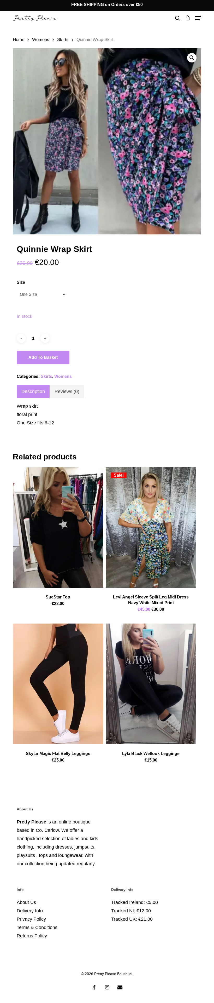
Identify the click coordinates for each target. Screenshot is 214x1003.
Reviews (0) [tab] (67, 391)
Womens (40, 39)
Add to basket (43, 357)
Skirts (63, 39)
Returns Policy (32, 935)
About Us (26, 902)
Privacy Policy (31, 919)
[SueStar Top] (58, 527)
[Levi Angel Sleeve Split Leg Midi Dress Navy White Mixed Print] (151, 527)
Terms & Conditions (37, 927)
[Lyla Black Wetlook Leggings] (151, 684)
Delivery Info (30, 910)
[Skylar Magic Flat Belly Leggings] (58, 684)
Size (21, 282)
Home (18, 39)
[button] (198, 18)
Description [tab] (33, 391)
